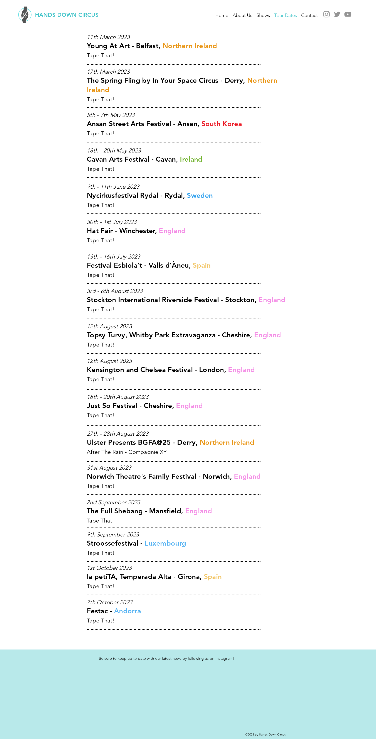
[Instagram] (326, 14)
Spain (213, 576)
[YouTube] (348, 14)
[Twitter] (337, 14)
